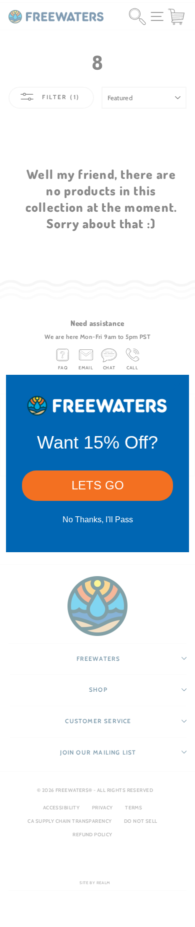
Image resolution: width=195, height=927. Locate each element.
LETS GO (98, 485)
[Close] (177, 387)
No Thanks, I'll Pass (97, 519)
